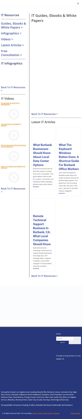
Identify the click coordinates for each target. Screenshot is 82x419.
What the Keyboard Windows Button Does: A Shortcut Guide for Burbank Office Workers (69, 157)
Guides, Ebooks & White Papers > (13, 25)
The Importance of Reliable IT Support (11, 125)
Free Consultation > (11, 53)
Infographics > (11, 33)
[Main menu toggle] (78, 3)
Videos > (7, 39)
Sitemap (56, 413)
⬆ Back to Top (75, 413)
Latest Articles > (12, 45)
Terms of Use (48, 413)
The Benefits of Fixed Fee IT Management (10, 103)
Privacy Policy (37, 413)
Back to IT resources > (13, 89)
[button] (14, 114)
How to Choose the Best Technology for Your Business (13, 146)
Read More (36, 187)
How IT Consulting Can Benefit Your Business (13, 167)
